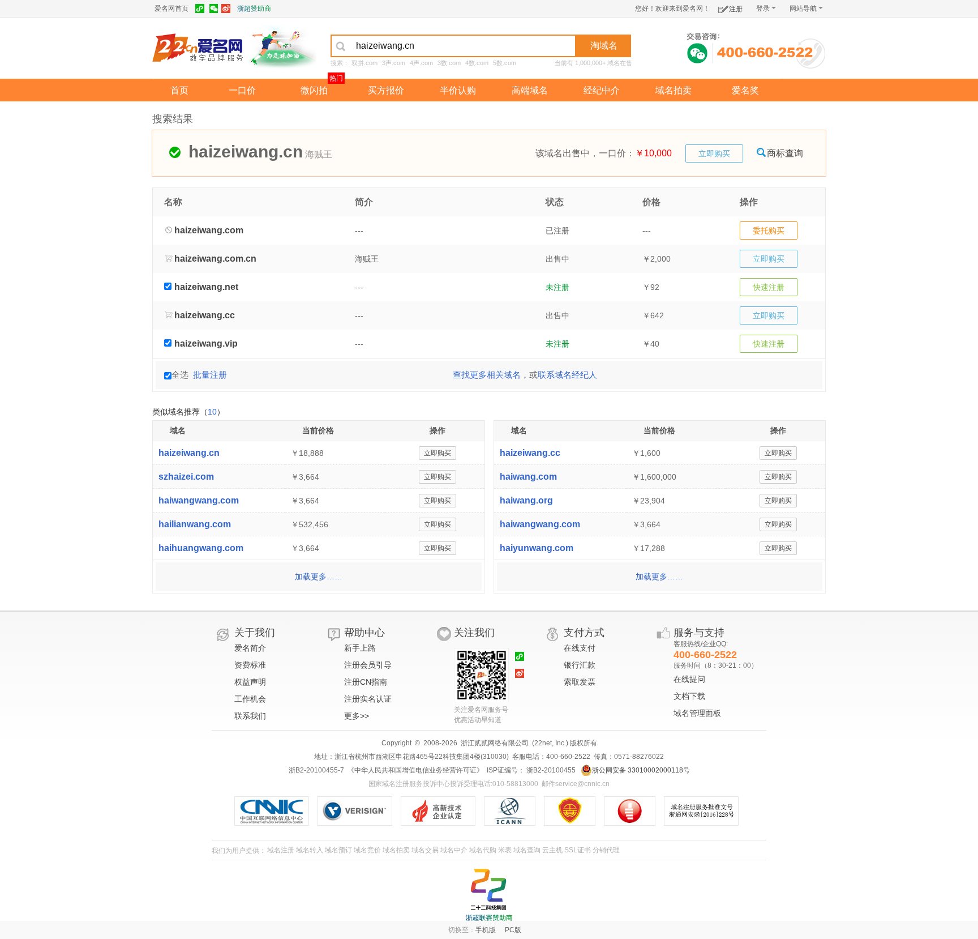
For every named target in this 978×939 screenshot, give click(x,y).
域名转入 (309, 850)
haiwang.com (528, 476)
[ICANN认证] (514, 811)
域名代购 (482, 850)
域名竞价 (367, 850)
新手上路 (360, 647)
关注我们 (474, 632)
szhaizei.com (186, 476)
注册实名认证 (368, 698)
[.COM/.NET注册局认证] (359, 811)
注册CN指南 (365, 681)
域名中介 (453, 850)
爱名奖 (745, 90)
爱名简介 (250, 647)
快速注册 (768, 287)
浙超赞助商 (254, 8)
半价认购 (458, 90)
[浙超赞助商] (282, 47)
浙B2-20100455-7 (316, 770)
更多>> (356, 715)
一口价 (242, 90)
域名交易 (425, 850)
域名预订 (338, 850)
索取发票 (579, 681)
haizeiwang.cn (189, 453)
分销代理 (606, 850)
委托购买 (768, 230)
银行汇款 (579, 664)
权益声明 (250, 681)
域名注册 (280, 850)
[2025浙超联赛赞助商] (489, 895)
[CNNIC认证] (276, 811)
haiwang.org (526, 500)
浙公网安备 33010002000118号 (641, 770)
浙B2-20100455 (550, 770)
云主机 (552, 850)
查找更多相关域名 (487, 374)
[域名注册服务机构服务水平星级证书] (635, 811)
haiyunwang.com (536, 548)
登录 (763, 8)
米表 (505, 850)
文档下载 (689, 696)
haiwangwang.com (198, 500)
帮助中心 (364, 632)
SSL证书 (577, 850)
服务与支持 (699, 632)
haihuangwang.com (200, 548)
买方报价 (386, 90)
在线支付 (579, 647)
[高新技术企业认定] (442, 811)
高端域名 (530, 90)
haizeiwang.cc (530, 453)
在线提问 (689, 679)
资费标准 (250, 664)
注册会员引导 (368, 664)
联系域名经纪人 (567, 374)
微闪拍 (314, 90)
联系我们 (250, 715)
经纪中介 (602, 90)
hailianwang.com (194, 524)
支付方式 (584, 632)
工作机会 (250, 698)
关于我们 (254, 632)
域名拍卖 (673, 90)
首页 (179, 90)
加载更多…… (318, 576)
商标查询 (785, 153)
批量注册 (210, 374)
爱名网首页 (171, 8)
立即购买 (714, 153)
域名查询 (527, 850)
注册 (736, 9)
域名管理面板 (697, 713)
